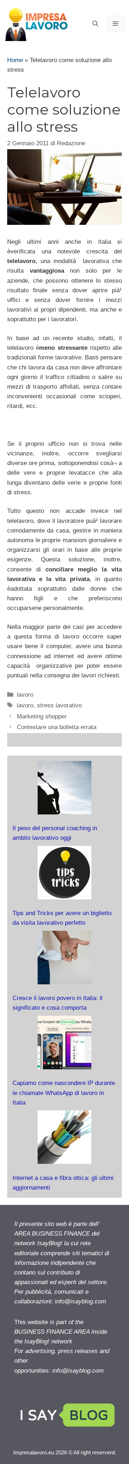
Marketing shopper (42, 716)
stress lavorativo (59, 705)
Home (15, 60)
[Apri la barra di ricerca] (95, 24)
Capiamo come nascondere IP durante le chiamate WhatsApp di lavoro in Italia (64, 1093)
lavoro (25, 694)
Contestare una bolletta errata (56, 727)
